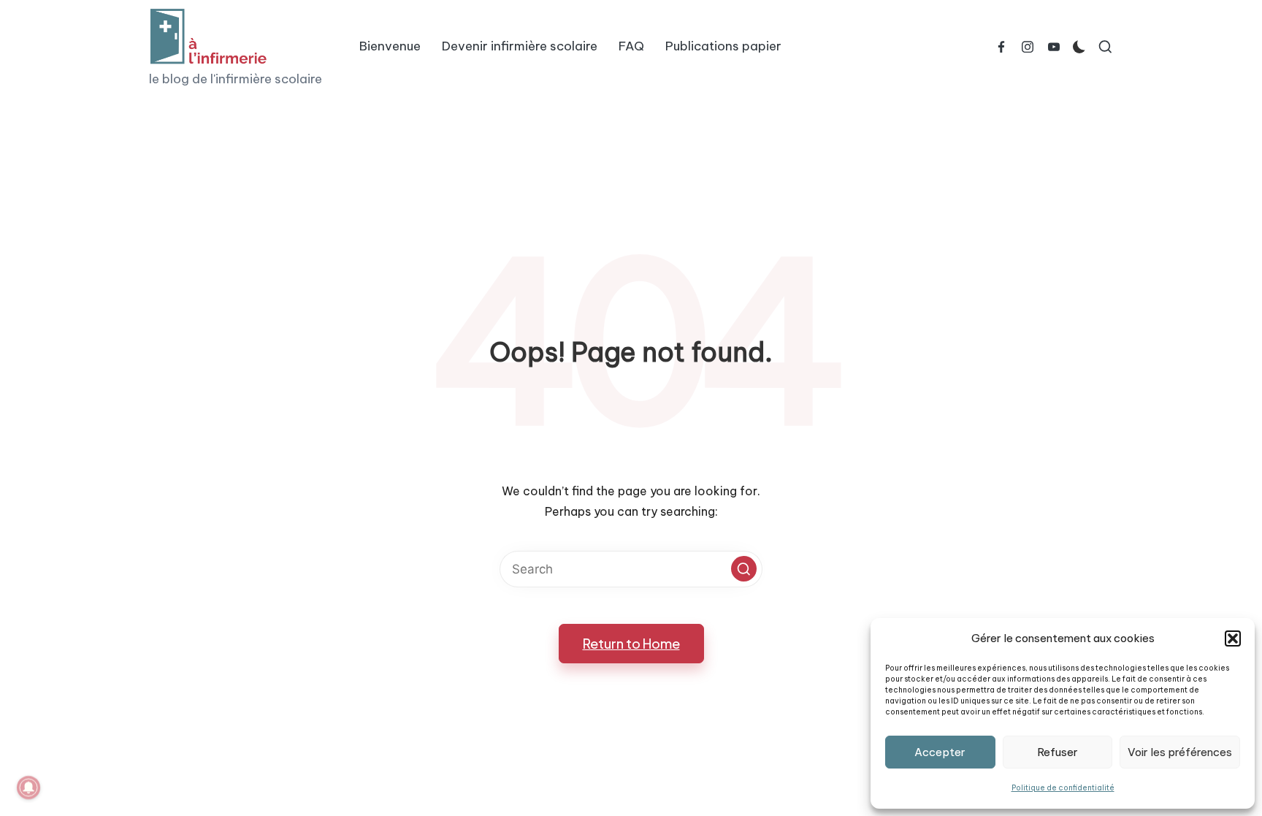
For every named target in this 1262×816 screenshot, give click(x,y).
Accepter (939, 752)
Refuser (1057, 752)
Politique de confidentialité (1062, 788)
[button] (1232, 638)
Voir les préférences (1180, 752)
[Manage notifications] (28, 787)
